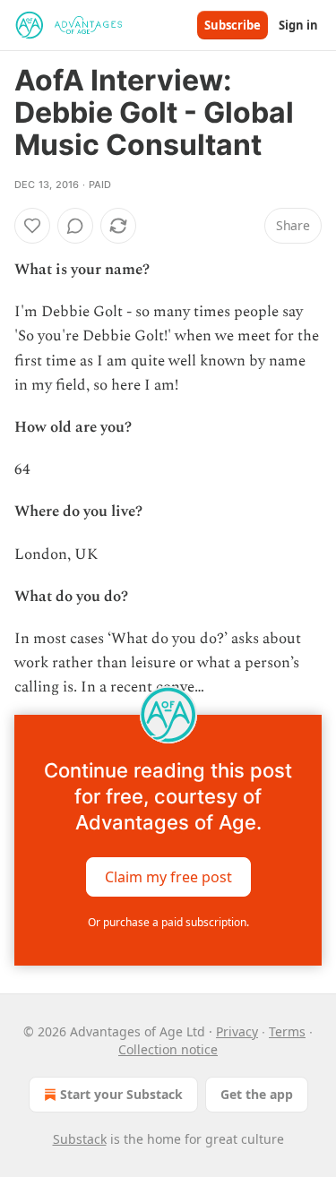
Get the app (256, 1094)
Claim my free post (168, 876)
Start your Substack (121, 1094)
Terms (287, 1031)
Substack (80, 1138)
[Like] (32, 226)
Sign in (298, 25)
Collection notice (168, 1049)
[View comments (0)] (75, 226)
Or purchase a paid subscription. (168, 922)
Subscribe (232, 25)
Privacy (237, 1031)
